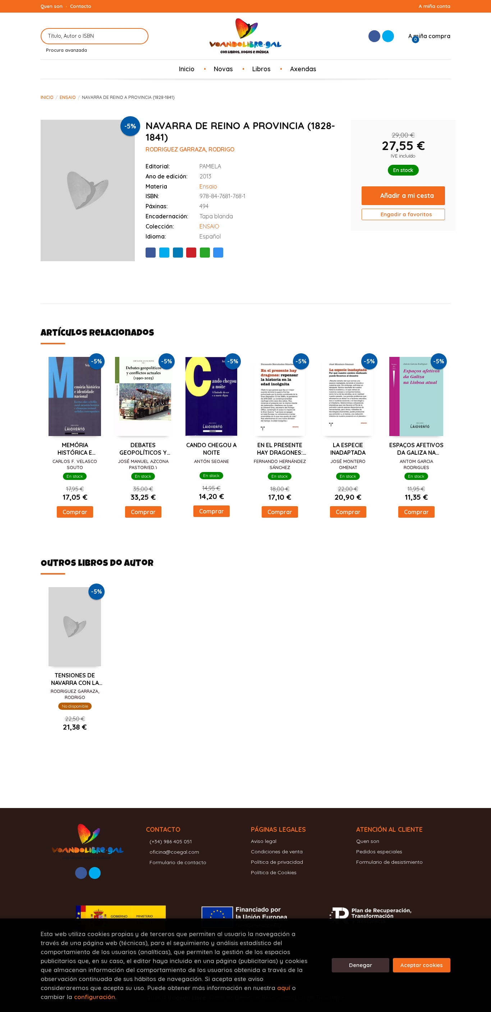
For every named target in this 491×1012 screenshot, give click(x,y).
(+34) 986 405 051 (171, 841)
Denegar (360, 965)
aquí (283, 987)
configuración (94, 996)
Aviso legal (263, 841)
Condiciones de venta (277, 851)
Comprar (75, 512)
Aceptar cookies (421, 965)
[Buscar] (138, 36)
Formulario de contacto (178, 862)
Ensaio (68, 97)
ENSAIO (209, 226)
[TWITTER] (388, 36)
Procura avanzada (66, 50)
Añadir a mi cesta (407, 195)
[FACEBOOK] (374, 36)
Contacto (80, 6)
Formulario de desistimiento (389, 862)
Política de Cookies (274, 872)
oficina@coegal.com (174, 852)
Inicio (47, 97)
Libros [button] (261, 69)
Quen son (52, 6)
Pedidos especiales (379, 851)
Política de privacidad (277, 862)
